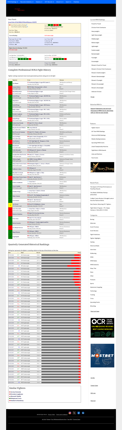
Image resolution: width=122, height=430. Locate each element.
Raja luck (93, 400)
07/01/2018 (11, 336)
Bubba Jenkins (16, 109)
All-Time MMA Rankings (98, 131)
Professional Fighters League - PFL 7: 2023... (39, 109)
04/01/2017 (11, 350)
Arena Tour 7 (32, 181)
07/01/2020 (11, 314)
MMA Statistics (94, 264)
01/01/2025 (11, 268)
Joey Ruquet (24, 57)
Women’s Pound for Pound (98, 65)
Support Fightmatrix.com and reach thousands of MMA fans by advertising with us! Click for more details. (102, 110)
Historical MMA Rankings (98, 135)
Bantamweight (95, 54)
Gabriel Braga (16, 96)
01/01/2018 (11, 341)
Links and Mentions (96, 154)
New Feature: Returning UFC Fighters (100, 204)
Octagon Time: (48, 63)
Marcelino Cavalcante (18, 172)
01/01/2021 (11, 309)
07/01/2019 (11, 325)
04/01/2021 (11, 306)
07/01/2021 (11, 303)
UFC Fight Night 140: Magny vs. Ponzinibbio (39, 145)
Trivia (91, 298)
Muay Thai (93, 268)
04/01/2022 (11, 295)
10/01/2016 (11, 355)
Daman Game (94, 385)
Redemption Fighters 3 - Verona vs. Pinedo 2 (39, 163)
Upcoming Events (95, 302)
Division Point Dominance (98, 27)
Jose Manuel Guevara (18, 227)
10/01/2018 (11, 333)
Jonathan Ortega (16, 191)
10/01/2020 (11, 312)
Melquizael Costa (16, 398)
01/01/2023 (11, 290)
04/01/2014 (11, 382)
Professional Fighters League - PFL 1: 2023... (39, 118)
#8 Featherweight (13, 49)
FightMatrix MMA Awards (98, 150)
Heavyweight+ (95, 31)
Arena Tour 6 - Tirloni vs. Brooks (37, 190)
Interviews (93, 249)
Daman (48, 419)
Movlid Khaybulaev (17, 91)
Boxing (92, 219)
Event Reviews (94, 230)
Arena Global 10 (33, 127)
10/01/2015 (11, 366)
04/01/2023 (11, 287)
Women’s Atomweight (97, 87)
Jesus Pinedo (12, 19)
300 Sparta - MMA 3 (34, 231)
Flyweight (94, 57)
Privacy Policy (51, 414)
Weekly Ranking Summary (98, 139)
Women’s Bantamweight (98, 76)
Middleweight (95, 39)
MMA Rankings (11, 2)
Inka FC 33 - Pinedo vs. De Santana (37, 132)
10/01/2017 (11, 344)
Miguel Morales (16, 232)
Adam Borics (16, 100)
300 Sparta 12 (32, 168)
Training (92, 294)
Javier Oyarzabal (17, 208)
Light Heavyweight (96, 35)
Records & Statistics (26, 2)
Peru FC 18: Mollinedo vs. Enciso (37, 204)
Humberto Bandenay (17, 214)
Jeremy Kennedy (16, 392)
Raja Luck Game (95, 311)
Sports (92, 283)
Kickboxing (93, 253)
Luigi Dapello (16, 236)
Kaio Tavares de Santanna (19, 132)
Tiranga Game (76, 419)
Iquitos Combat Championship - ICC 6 (38, 136)
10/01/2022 (11, 293)
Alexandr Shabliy (16, 396)
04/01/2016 (11, 360)
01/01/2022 (11, 298)
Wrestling (93, 306)
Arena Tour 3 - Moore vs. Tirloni (37, 208)
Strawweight (95, 61)
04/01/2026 (11, 257)
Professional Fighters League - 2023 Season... (39, 105)
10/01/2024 (11, 271)
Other (92, 276)
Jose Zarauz (15, 204)
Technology (93, 291)
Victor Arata (15, 218)
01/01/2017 (11, 352)
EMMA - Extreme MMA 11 (35, 159)
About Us (59, 2)
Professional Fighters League (36, 91)
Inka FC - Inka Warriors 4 (35, 186)
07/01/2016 (11, 358)
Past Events (94, 158)
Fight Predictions (95, 234)
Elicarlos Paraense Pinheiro (19, 127)
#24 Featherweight (49, 35)
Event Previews (94, 227)
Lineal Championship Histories (99, 146)
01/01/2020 (11, 320)
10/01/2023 (11, 282)
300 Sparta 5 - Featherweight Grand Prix (38, 222)
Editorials (93, 223)
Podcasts (92, 279)
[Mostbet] (102, 367)
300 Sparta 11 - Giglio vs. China (36, 172)
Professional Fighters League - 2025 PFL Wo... (40, 96)
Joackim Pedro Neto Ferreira (19, 154)
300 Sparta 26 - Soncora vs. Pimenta (37, 150)
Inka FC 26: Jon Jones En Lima (36, 213)
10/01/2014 (11, 377)
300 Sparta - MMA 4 (34, 226)
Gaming (92, 242)
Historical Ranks (94, 245)
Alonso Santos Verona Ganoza (20, 163)
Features (38, 2)
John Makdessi (16, 141)
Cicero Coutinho (16, 186)
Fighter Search (95, 127)
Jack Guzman (16, 200)
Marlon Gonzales (17, 223)
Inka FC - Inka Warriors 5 (35, 177)
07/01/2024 (11, 274)
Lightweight (94, 46)
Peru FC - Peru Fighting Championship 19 (39, 195)
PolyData (76, 2)
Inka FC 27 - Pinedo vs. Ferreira (36, 154)
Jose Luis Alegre (16, 136)
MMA (91, 257)
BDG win (93, 393)
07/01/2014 (11, 379)
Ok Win (93, 378)
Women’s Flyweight (96, 80)
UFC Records (48, 2)
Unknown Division (96, 91)
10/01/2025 (11, 263)
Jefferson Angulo (16, 159)
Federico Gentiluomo (17, 182)
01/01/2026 (11, 260)
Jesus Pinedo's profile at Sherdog (18, 25)
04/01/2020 (11, 317)
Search (68, 2)
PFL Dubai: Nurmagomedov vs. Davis (38, 87)
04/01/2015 (11, 371)
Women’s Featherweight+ (98, 72)
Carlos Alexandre (17, 150)
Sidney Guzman (16, 196)
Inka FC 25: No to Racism (35, 217)
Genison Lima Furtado (18, 123)
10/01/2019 (11, 322)
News (91, 272)
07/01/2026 (11, 255)
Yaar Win (69, 419)
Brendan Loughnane (17, 114)
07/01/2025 (11, 265)
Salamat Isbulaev (57, 57)
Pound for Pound (96, 23)
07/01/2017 (11, 347)
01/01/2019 (11, 331)
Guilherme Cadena (17, 169)
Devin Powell (16, 145)
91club (92, 97)
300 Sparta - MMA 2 (34, 235)
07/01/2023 (11, 285)
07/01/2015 (11, 368)
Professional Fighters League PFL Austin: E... (39, 82)
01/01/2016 (11, 363)
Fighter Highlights (95, 238)
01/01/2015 (11, 374)
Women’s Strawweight (97, 84)
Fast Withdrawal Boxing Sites (58, 419)
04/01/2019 (11, 328)
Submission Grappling (96, 287)
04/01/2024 (11, 276)
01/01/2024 (11, 279)
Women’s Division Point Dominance (101, 69)
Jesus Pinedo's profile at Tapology (19, 26)
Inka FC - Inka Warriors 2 (35, 199)
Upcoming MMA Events (97, 142)
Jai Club (44, 419)
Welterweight (95, 42)
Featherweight (95, 50)
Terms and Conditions (62, 414)
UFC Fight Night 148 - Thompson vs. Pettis (39, 141)
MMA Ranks (93, 261)
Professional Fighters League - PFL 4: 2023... (39, 114)
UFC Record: (12, 63)
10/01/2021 (11, 301)
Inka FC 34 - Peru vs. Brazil (35, 123)
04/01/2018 (11, 339)
